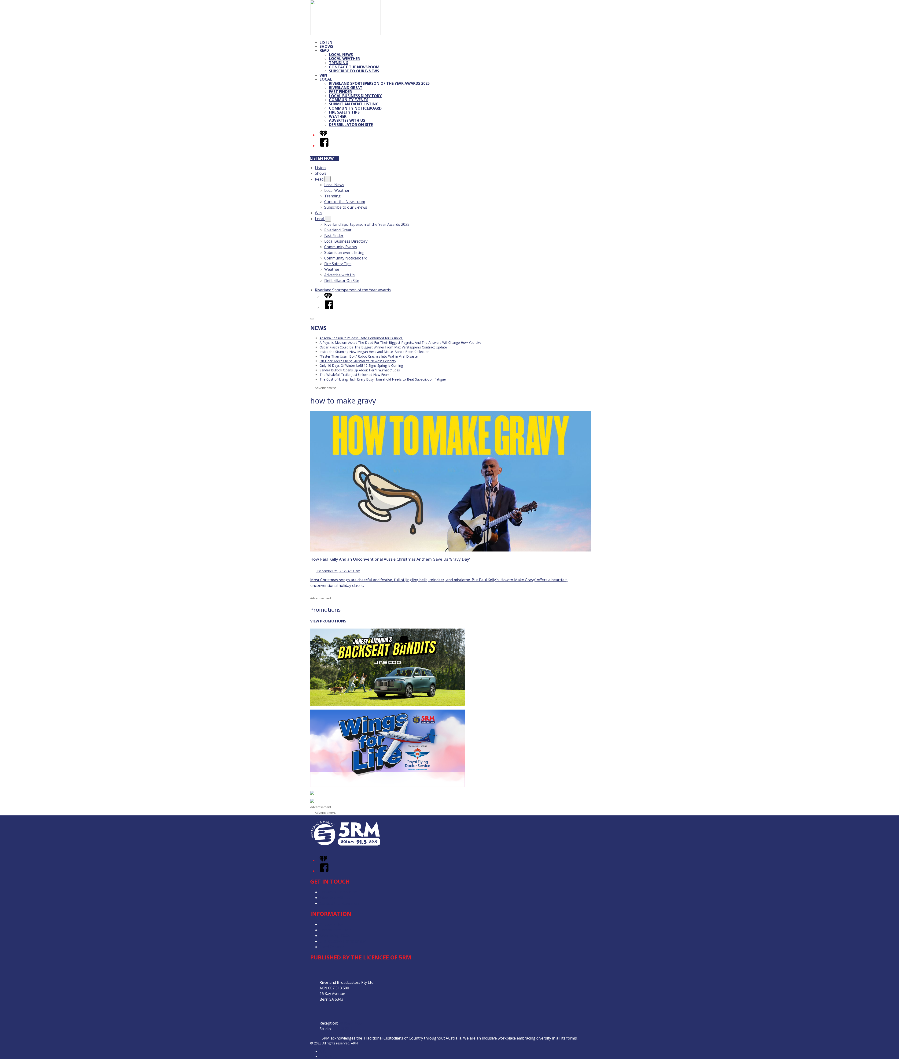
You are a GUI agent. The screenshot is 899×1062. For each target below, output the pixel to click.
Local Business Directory (355, 95)
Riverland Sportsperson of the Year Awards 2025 (379, 83)
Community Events (348, 99)
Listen (326, 42)
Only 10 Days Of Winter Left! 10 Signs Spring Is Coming (361, 365)
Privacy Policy (331, 924)
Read (324, 50)
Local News (341, 54)
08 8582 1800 (350, 1023)
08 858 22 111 (344, 1028)
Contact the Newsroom (354, 67)
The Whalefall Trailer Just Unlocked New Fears (355, 374)
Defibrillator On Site (351, 124)
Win (323, 75)
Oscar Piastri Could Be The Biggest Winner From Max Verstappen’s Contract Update (383, 347)
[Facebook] (324, 145)
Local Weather (344, 58)
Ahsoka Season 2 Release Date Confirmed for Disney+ (361, 338)
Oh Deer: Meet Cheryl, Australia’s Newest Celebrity (358, 361)
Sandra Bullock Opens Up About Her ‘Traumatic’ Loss (360, 370)
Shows (326, 46)
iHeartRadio (328, 1056)
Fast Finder (340, 91)
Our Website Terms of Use (343, 941)
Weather (337, 116)
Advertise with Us (347, 120)
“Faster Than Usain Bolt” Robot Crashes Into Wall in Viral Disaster (369, 356)
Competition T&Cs (336, 929)
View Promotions (328, 621)
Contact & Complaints (338, 892)
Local (326, 79)
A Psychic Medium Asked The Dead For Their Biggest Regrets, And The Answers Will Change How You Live (401, 342)
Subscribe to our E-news (354, 71)
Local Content (332, 946)
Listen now (322, 158)
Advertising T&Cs (335, 935)
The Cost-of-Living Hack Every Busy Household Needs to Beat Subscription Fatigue (383, 379)
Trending (338, 62)
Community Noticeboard (355, 108)
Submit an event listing (354, 104)
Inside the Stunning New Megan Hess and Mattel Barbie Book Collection (374, 351)
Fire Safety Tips (344, 112)
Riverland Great (345, 87)
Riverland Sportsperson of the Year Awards (353, 289)
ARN (323, 1051)
